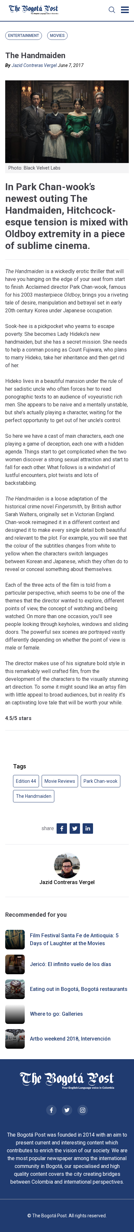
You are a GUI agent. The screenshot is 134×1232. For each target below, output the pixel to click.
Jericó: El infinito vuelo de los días (70, 964)
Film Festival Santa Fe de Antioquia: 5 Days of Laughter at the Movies (74, 939)
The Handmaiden (33, 796)
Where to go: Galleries (56, 1014)
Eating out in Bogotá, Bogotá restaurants (78, 989)
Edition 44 (26, 781)
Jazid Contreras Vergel (34, 65)
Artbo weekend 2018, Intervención (70, 1039)
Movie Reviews (60, 781)
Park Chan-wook (100, 781)
